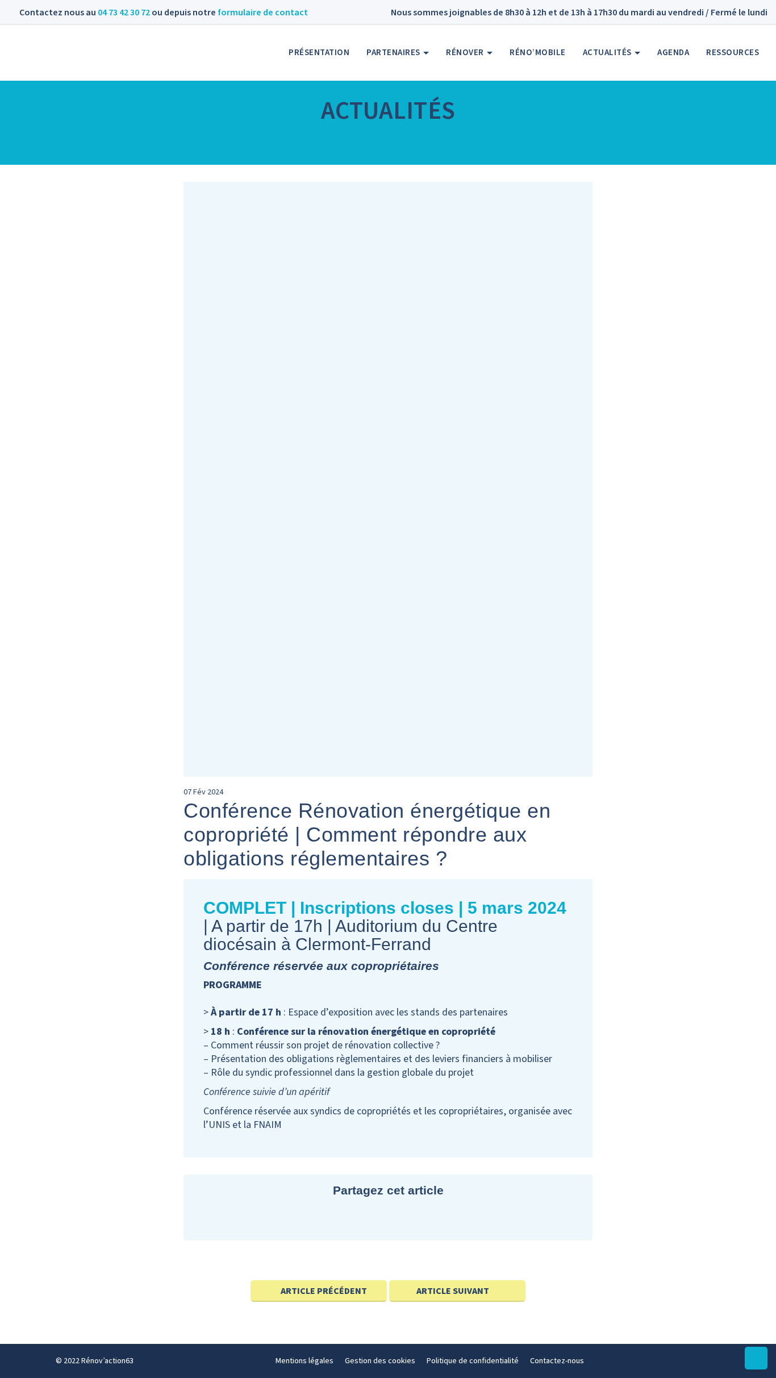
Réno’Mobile (538, 53)
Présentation (319, 53)
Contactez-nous (557, 1361)
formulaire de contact (263, 12)
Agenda (673, 53)
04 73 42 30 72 (124, 12)
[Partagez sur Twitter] (353, 1218)
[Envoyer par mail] (422, 1218)
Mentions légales (304, 1361)
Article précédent (324, 1291)
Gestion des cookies (380, 1361)
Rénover (466, 53)
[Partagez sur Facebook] (388, 1218)
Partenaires (394, 53)
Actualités (608, 53)
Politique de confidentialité (473, 1361)
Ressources (732, 53)
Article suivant (452, 1291)
